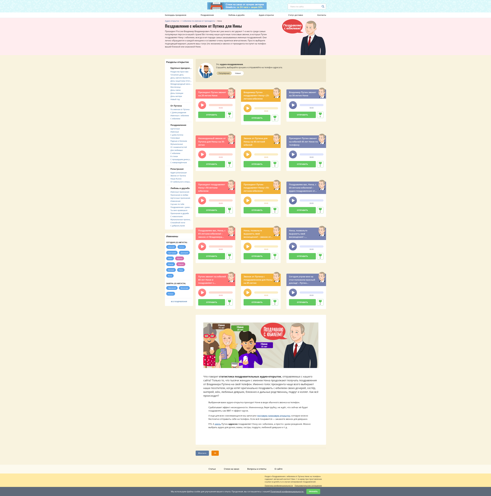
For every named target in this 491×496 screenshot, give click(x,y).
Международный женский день (181, 84)
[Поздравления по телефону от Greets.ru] (175, 6)
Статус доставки (295, 15)
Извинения (175, 201)
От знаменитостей (178, 147)
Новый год (175, 99)
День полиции (176, 93)
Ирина (179, 258)
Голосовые (175, 138)
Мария (180, 264)
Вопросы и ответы (256, 468)
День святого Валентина (181, 78)
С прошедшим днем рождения (181, 159)
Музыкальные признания (181, 219)
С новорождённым (178, 162)
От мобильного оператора (181, 182)
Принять (313, 491)
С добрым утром (177, 225)
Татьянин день (177, 75)
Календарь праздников (175, 15)
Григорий (172, 253)
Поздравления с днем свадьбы (181, 207)
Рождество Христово (179, 71)
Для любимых (176, 150)
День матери (176, 96)
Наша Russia (175, 178)
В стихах (174, 156)
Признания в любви (179, 195)
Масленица (175, 87)
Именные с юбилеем (179, 115)
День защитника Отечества (181, 81)
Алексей (171, 247)
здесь (218, 423)
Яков (170, 276)
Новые (238, 73)
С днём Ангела (176, 135)
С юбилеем (175, 118)
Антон (181, 247)
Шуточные (175, 128)
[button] (202, 105)
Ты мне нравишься (178, 210)
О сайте (278, 468)
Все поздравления (179, 301)
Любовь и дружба (236, 15)
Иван (170, 258)
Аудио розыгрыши (178, 172)
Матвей (171, 270)
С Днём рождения (178, 112)
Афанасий (172, 288)
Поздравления (207, 15)
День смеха (175, 90)
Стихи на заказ (231, 468)
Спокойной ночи (177, 222)
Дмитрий (184, 253)
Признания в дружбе (179, 213)
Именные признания (179, 192)
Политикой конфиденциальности (287, 491)
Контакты (321, 15)
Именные (174, 132)
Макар (170, 264)
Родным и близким (178, 141)
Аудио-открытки (266, 15)
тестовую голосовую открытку (273, 415)
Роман (170, 294)
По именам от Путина (179, 109)
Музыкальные (176, 144)
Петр (181, 270)
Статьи (212, 468)
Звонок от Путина (178, 175)
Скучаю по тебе (177, 204)
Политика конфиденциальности (279, 485)
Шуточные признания (180, 198)
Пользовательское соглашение (308, 485)
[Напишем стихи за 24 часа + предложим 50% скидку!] (237, 5)
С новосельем (176, 216)
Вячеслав (184, 288)
